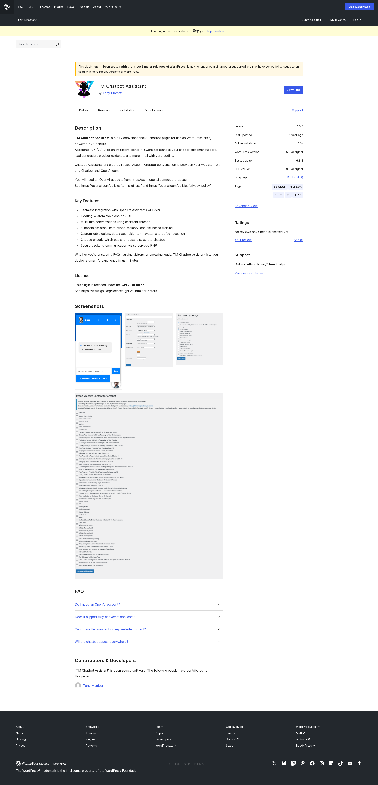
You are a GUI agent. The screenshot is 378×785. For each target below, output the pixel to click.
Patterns (91, 745)
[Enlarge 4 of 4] (218, 398)
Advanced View (246, 206)
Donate (232, 739)
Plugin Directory (26, 19)
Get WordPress (359, 6)
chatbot (278, 194)
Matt (300, 733)
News (19, 733)
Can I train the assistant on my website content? (110, 629)
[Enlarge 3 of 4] (218, 319)
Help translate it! (216, 31)
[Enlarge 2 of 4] (167, 319)
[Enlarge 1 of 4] (117, 319)
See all (298, 240)
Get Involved (234, 726)
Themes (91, 733)
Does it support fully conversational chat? (105, 617)
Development (154, 110)
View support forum (249, 273)
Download (294, 89)
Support (297, 110)
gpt (288, 194)
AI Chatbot (296, 186)
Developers (163, 739)
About (20, 726)
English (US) (295, 177)
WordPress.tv (166, 745)
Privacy (20, 745)
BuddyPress (305, 745)
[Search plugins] (57, 44)
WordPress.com (308, 726)
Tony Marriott (113, 93)
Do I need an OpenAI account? (97, 604)
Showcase (92, 726)
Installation (127, 110)
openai (298, 194)
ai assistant (279, 186)
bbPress (303, 739)
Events (230, 733)
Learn (159, 726)
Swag (231, 745)
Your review (243, 240)
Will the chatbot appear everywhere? (101, 642)
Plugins (90, 739)
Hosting (21, 739)
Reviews (104, 110)
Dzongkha (59, 763)
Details (84, 110)
